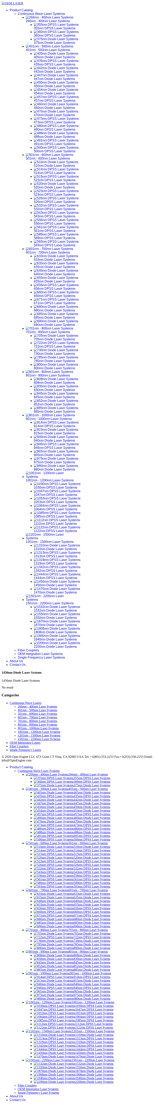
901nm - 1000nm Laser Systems (38, 728)
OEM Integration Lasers (25, 742)
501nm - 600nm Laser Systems (37, 713)
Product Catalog (21, 10)
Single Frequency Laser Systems (41, 657)
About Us (16, 661)
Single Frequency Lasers (25, 750)
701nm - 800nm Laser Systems (37, 721)
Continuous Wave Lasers (25, 703)
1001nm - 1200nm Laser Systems (39, 732)
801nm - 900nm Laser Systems (37, 724)
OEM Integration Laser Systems (40, 654)
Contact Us (18, 664)
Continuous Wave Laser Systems (41, 13)
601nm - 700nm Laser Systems (37, 717)
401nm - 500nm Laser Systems (37, 710)
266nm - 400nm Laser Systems (37, 706)
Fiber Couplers (28, 650)
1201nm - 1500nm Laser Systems (39, 735)
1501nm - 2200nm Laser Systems (39, 739)
